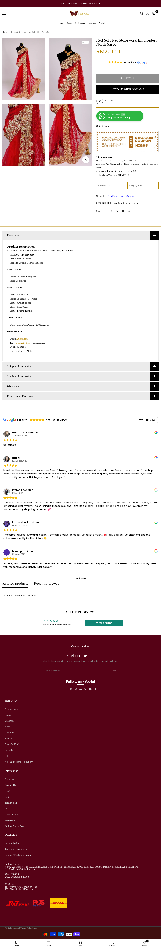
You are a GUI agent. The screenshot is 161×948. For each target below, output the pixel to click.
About (69, 23)
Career (8, 797)
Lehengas (9, 720)
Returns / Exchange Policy (18, 855)
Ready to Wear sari (114, 175)
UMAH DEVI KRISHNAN (25, 432)
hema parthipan (22, 551)
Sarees (8, 715)
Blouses (9, 738)
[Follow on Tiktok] (95, 689)
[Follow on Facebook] (66, 689)
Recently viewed (46, 583)
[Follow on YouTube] (90, 689)
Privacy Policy (12, 843)
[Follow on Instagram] (75, 689)
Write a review (104, 622)
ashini (16, 457)
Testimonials (11, 802)
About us (9, 779)
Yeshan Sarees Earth (15, 826)
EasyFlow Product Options (121, 196)
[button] (127, 62)
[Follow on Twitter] (70, 689)
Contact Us (10, 785)
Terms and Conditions (16, 849)
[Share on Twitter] (111, 211)
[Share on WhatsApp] (128, 211)
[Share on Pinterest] (117, 211)
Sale (7, 756)
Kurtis (8, 726)
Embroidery (22, 338)
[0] (154, 13)
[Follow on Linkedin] (80, 689)
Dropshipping (11, 814)
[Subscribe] (114, 670)
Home (61, 23)
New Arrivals (11, 709)
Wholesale (92, 23)
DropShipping (80, 23)
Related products (15, 583)
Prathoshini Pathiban (25, 522)
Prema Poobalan (22, 490)
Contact (102, 23)
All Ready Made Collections (19, 761)
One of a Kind (12, 744)
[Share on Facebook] (106, 211)
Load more (80, 578)
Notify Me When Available (127, 89)
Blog (7, 791)
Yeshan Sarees (31, 928)
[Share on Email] (123, 211)
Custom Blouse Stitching (117, 171)
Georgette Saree (23, 343)
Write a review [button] (147, 419)
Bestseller (9, 750)
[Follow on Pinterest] (85, 689)
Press (7, 808)
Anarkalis (9, 732)
